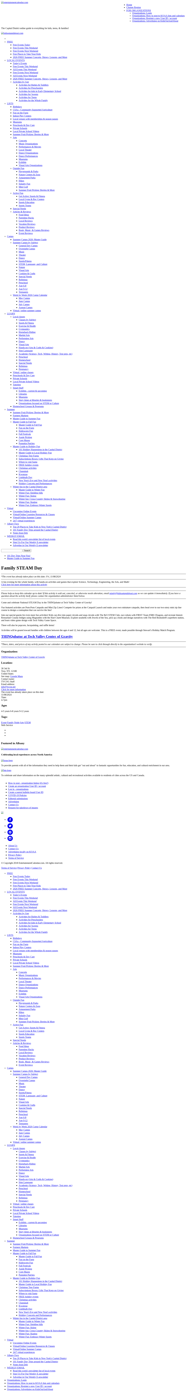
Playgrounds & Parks (28, 171)
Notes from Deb (20, 533)
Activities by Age (21, 82)
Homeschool (24, 360)
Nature (22, 267)
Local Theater (25, 150)
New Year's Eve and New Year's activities (38, 480)
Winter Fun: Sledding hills (31, 493)
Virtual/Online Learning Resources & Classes (34, 514)
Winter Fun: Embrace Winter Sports (35, 505)
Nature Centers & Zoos (29, 174)
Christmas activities (28, 468)
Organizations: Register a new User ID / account (154, 18)
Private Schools (20, 128)
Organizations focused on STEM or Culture (39, 403)
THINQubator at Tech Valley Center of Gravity (37, 636)
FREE (10, 42)
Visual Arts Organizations (30, 165)
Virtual (10, 508)
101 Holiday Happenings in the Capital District (40, 449)
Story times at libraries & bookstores (35, 400)
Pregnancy (23, 369)
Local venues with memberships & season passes (35, 119)
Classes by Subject (27, 319)
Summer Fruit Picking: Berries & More (31, 134)
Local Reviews (26, 221)
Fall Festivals (25, 434)
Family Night (13, 722)
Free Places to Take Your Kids (27, 54)
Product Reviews (26, 227)
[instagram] (10, 838)
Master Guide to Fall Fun (24, 422)
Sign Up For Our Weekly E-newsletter (30, 542)
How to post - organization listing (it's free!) (28, 783)
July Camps (24, 304)
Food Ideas (24, 215)
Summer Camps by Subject (25, 242)
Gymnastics (24, 329)
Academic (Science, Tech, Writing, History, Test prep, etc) (45, 354)
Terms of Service (16, 858)
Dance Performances (28, 156)
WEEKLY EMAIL (16, 536)
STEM (27, 722)
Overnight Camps (27, 248)
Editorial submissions (18, 798)
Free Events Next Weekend (25, 51)
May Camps (24, 298)
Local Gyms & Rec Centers (31, 199)
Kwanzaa (23, 474)
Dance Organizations (28, 153)
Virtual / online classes (23, 372)
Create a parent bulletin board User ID (25, 792)
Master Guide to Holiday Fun (26, 446)
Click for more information (13, 689)
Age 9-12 (23, 289)
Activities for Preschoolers (31, 88)
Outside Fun (18, 168)
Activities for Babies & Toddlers (34, 85)
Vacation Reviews (27, 224)
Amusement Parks (27, 177)
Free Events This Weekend (25, 48)
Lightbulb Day (25, 477)
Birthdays (17, 106)
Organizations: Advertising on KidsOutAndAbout (155, 21)
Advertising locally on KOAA (22, 851)
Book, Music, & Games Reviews (34, 230)
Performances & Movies (30, 147)
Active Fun (18, 193)
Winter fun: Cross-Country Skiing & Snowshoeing (42, 499)
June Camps (24, 301)
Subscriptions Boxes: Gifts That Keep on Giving (41, 459)
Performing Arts (26, 338)
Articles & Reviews (22, 211)
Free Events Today (21, 45)
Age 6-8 (22, 286)
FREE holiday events (28, 465)
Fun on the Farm (20, 113)
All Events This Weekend (25, 69)
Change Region (133, 7)
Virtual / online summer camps (27, 310)
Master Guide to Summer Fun (26, 418)
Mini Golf (23, 187)
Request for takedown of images (23, 807)
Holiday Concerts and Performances (35, 483)
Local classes (19, 316)
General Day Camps (28, 245)
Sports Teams (25, 205)
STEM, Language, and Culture (33, 264)
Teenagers (23, 292)
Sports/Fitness (25, 261)
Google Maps (16, 676)
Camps (10, 236)
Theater (22, 255)
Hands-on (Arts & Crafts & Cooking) (36, 347)
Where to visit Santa (28, 462)
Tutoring (17, 384)
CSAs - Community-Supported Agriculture (32, 109)
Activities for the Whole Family (33, 100)
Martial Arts (24, 335)
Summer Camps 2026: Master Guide (30, 239)
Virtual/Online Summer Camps (27, 517)
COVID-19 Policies (17, 795)
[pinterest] (10, 832)
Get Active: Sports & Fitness (32, 196)
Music (21, 252)
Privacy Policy (15, 855)
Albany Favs (13, 524)
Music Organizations (28, 143)
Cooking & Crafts (27, 273)
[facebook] (10, 819)
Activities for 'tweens (28, 94)
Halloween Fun (26, 431)
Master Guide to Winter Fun (32, 490)
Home (129, 5)
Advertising (13, 801)
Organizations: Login (142, 13)
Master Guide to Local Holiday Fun (35, 453)
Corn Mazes (24, 440)
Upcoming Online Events (24, 511)
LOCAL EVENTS (16, 60)
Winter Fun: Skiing (27, 496)
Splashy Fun (24, 184)
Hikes (21, 181)
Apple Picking (25, 437)
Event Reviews (26, 233)
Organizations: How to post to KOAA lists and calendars (158, 15)
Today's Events (20, 63)
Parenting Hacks (26, 218)
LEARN (11, 313)
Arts (15, 137)
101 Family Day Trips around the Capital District (35, 530)
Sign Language (26, 350)
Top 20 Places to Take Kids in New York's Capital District (39, 527)
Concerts (23, 140)
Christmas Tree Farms (29, 456)
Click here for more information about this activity (24, 584)
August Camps (25, 307)
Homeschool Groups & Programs (28, 406)
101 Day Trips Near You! (18, 555)
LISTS (10, 103)
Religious (23, 279)
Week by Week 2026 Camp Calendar (30, 295)
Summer (11, 409)
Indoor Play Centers (22, 116)
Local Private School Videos (26, 131)
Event (4, 722)
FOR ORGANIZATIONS (138, 10)
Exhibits (22, 162)
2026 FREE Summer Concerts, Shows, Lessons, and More (40, 57)
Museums (17, 122)
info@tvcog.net (8, 687)
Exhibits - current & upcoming (33, 391)
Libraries (23, 394)
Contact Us (13, 804)
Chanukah (23, 471)
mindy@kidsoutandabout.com (123, 593)
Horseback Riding (27, 332)
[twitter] (10, 826)
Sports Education (26, 202)
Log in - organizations (18, 789)
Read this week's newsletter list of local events (34, 539)
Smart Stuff (18, 388)
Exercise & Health (27, 326)
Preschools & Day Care (24, 125)
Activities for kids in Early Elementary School (40, 91)
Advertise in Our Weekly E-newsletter (30, 545)
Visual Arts (24, 270)
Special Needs (19, 208)
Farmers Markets (20, 415)
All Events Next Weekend (25, 76)
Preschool (23, 282)
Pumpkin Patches (27, 443)
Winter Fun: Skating (28, 502)
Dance (22, 258)
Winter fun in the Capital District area (30, 486)
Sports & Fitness (26, 323)
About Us (12, 845)
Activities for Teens (28, 97)
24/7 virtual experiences (24, 520)
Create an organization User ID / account (27, 786)
